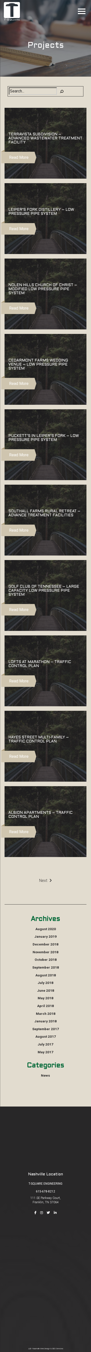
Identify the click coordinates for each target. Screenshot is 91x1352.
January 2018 (45, 1021)
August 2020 (45, 929)
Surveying (45, 1304)
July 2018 (45, 983)
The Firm (45, 1244)
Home (45, 1237)
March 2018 (45, 1014)
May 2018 (45, 998)
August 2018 (45, 975)
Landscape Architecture (45, 1325)
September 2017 (45, 1029)
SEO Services (57, 1348)
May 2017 (45, 1052)
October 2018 (46, 960)
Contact (45, 1273)
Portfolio (45, 1259)
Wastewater (45, 1318)
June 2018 (45, 990)
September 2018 (45, 967)
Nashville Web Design (41, 1348)
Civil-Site (46, 1297)
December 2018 (45, 944)
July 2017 (45, 1044)
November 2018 (45, 952)
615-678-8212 (45, 1191)
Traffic (45, 1311)
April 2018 (45, 1006)
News (45, 1075)
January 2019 (45, 936)
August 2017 (45, 1036)
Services (45, 1252)
